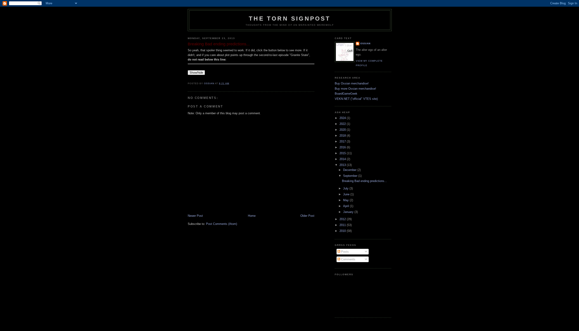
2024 (343, 118)
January (348, 212)
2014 (343, 159)
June (346, 194)
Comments (347, 259)
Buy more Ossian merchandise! (355, 88)
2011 (343, 225)
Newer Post (195, 215)
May (346, 200)
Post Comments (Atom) (221, 224)
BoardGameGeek (346, 93)
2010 (343, 231)
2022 (343, 124)
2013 (343, 165)
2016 (343, 147)
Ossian (365, 43)
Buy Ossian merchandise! (352, 83)
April (346, 206)
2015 (343, 153)
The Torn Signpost (289, 18)
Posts (344, 251)
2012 (343, 219)
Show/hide (196, 72)
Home (252, 215)
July (346, 188)
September (350, 175)
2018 (343, 135)
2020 (343, 129)
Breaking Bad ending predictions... (364, 181)
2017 (343, 141)
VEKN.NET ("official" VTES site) (356, 98)
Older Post (307, 215)
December (350, 170)
